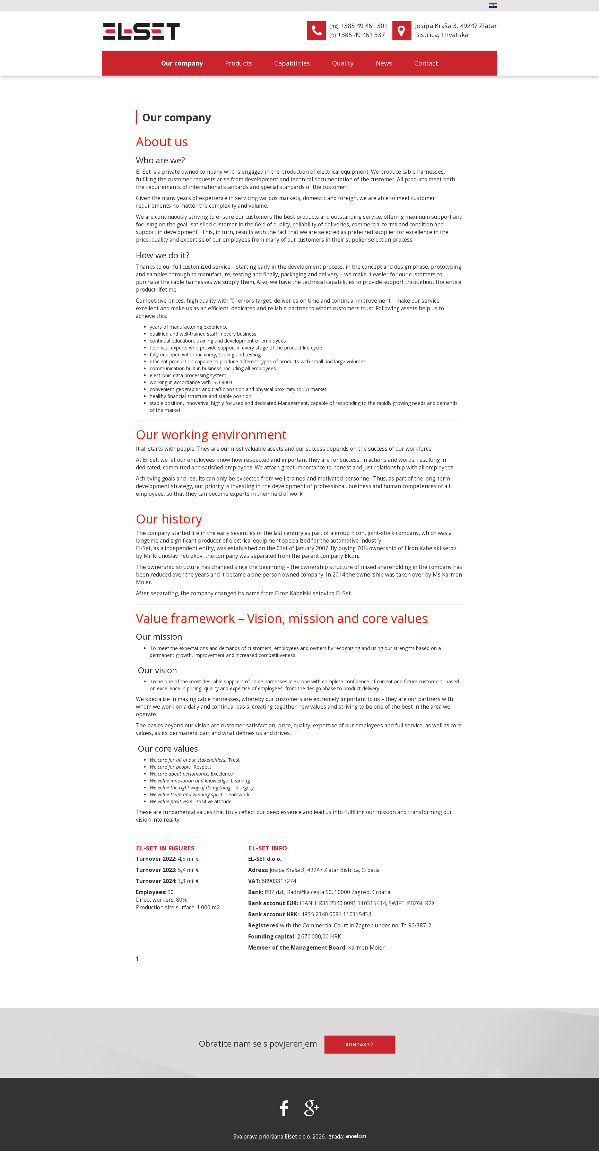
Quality (343, 63)
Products (238, 63)
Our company (182, 63)
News (384, 63)
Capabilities (292, 63)
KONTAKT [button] (358, 1044)
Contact (426, 63)
